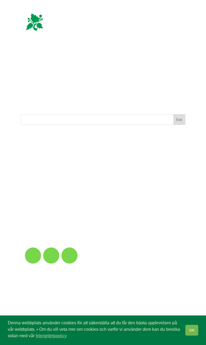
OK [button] (192, 330)
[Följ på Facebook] (33, 255)
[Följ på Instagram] (51, 255)
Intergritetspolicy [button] (51, 335)
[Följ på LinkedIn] (69, 255)
